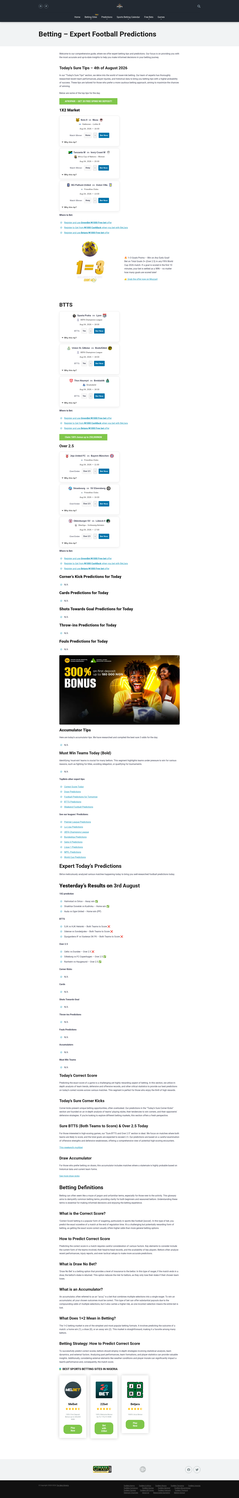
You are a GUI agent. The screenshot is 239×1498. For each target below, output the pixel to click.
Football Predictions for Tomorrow (81, 797)
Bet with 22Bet (104, 1428)
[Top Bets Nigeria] (119, 6)
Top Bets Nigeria (63, 1485)
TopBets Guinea (148, 1488)
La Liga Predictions (73, 827)
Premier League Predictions (77, 822)
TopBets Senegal (164, 1488)
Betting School (179, 1493)
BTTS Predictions (72, 801)
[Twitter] (46, 6)
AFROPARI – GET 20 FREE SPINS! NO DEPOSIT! (88, 101)
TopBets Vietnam (164, 1490)
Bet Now (104, 135)
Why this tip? (70, 142)
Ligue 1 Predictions (73, 847)
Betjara (135, 1404)
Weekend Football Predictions (78, 807)
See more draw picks (69, 1176)
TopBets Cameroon (131, 1488)
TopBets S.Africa (145, 1486)
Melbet (72, 1404)
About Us (145, 1493)
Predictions (106, 17)
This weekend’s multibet (71, 1147)
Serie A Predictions (73, 842)
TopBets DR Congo (147, 1490)
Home (77, 17)
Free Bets (148, 17)
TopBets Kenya (129, 1486)
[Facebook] (41, 6)
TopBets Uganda (194, 1486)
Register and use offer (88, 222)
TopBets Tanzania (177, 1486)
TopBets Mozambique (182, 1488)
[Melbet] (73, 1397)
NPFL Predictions (72, 852)
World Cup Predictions (75, 857)
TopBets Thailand (181, 1490)
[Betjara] (135, 1397)
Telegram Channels (131, 1493)
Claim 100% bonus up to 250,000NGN (83, 437)
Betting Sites (91, 17)
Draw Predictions (72, 791)
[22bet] (104, 1397)
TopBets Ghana (161, 1486)
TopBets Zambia (130, 1490)
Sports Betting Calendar (128, 17)
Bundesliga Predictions (75, 837)
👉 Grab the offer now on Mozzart (141, 279)
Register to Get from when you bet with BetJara (96, 227)
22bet (104, 1404)
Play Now (73, 1429)
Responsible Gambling (161, 1493)
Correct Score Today (74, 786)
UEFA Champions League (76, 832)
